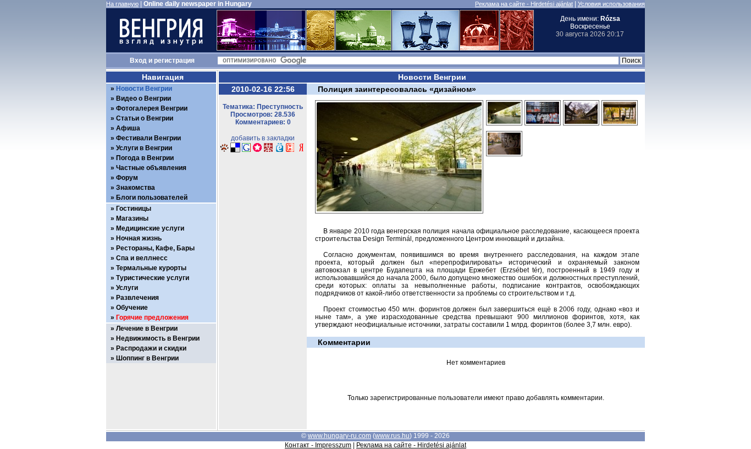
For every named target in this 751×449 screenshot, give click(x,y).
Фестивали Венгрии (148, 138)
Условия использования (611, 4)
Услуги (127, 288)
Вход (138, 60)
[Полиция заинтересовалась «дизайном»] (504, 129)
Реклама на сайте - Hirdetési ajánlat (524, 4)
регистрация (174, 60)
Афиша (128, 128)
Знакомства (135, 187)
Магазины (132, 218)
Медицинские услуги (150, 228)
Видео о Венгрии (143, 98)
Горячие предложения (152, 317)
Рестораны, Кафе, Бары (155, 248)
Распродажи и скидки (151, 348)
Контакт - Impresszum (318, 445)
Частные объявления (151, 168)
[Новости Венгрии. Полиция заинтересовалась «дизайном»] (224, 151)
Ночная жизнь (139, 238)
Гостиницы (133, 208)
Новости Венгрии (144, 88)
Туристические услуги (152, 278)
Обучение (132, 307)
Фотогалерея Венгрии (151, 108)
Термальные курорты (151, 268)
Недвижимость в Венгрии (158, 338)
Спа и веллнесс (142, 258)
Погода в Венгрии (145, 158)
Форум (127, 178)
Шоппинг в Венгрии (147, 358)
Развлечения (137, 298)
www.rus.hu (392, 436)
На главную (122, 4)
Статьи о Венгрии (144, 118)
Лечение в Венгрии (147, 328)
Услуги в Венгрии (144, 148)
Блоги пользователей (151, 197)
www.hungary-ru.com (339, 436)
